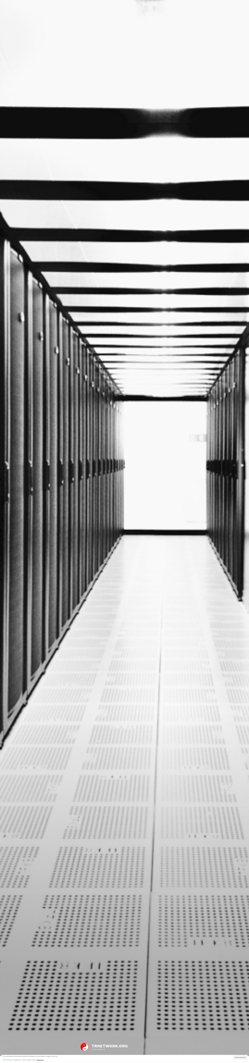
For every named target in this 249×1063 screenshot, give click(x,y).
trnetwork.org (110, 1046)
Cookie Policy (40, 1060)
